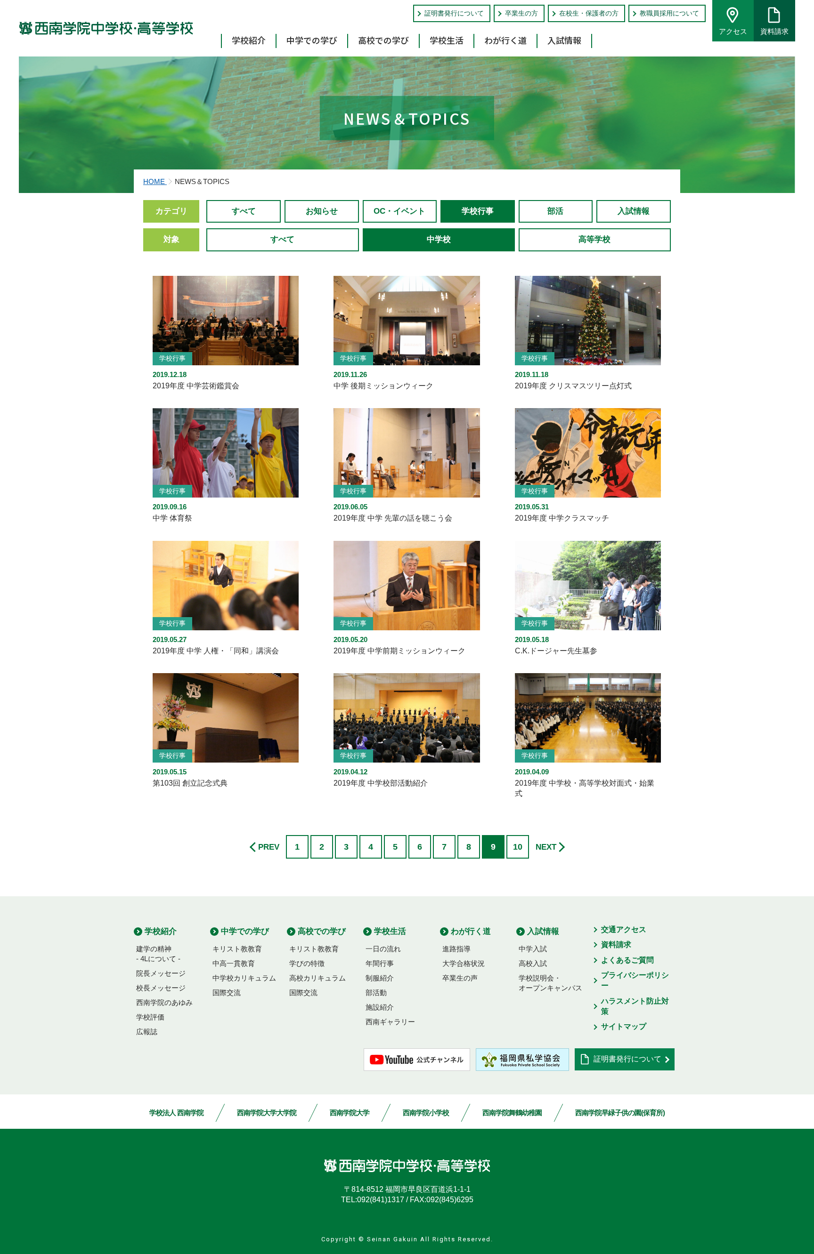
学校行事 (478, 211)
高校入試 (533, 963)
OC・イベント (399, 211)
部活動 (376, 993)
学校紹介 (249, 40)
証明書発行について (454, 13)
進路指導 (456, 949)
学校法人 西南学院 (176, 1113)
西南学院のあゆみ (164, 1002)
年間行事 (380, 963)
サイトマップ (623, 1026)
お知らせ (322, 211)
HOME (155, 181)
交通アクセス (623, 929)
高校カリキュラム (317, 978)
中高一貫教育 (233, 963)
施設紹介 (380, 1007)
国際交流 (226, 993)
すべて (244, 211)
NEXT (546, 847)
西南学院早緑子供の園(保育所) (620, 1113)
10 (517, 847)
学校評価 (150, 1017)
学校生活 (447, 40)
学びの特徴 (307, 963)
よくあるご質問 (627, 960)
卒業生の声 (460, 978)
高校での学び (383, 40)
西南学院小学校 (426, 1113)
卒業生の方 (521, 13)
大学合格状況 (463, 963)
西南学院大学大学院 (266, 1113)
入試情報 (564, 40)
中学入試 (533, 949)
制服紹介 (380, 978)
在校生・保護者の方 (589, 13)
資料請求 (774, 31)
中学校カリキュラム (244, 978)
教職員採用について (669, 13)
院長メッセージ (161, 973)
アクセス (733, 31)
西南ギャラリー (390, 1022)
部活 (555, 211)
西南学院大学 (349, 1113)
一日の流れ (383, 949)
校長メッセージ (161, 988)
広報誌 (146, 1032)
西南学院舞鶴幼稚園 (512, 1113)
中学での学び (311, 40)
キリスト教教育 (237, 949)
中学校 (439, 239)
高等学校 (594, 239)
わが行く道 (505, 40)
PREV (268, 847)
